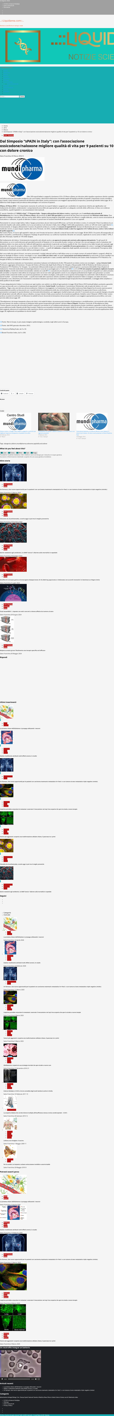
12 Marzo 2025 (16, 493)
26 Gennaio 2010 (20, 1116)
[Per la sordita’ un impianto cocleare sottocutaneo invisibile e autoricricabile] (10, 1157)
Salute (6, 75)
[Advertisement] (57, 110)
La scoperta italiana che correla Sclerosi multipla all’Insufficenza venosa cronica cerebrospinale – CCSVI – (36, 1113)
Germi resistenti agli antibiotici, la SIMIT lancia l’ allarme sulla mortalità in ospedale (28, 552)
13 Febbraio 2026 (20, 966)
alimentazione (8, 88)
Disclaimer (7, 7)
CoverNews (37, 1415)
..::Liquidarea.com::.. (12, 20)
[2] (14, 231)
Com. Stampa (8, 82)
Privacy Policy (8, 1405)
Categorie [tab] (7, 913)
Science (58, 1397)
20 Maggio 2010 (20, 1167)
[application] (20, 1365)
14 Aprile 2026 (19, 940)
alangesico (7, 443)
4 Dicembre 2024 (16, 522)
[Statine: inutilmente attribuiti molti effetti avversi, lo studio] (6, 743)
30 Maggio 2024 (16, 654)
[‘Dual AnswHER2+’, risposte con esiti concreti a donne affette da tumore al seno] (13, 601)
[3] (1, 329)
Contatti (6, 91)
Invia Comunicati (9, 5)
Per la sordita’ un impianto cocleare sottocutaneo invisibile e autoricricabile (27, 1164)
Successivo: (25, 457)
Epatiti (26, 1397)
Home (6, 71)
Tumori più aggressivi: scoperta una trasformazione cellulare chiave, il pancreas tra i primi (27, 836)
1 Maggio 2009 (20, 1144)
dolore (14, 443)
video (76, 1397)
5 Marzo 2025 (19, 1041)
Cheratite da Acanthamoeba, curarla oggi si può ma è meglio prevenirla (24, 519)
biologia (6, 80)
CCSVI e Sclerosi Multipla (12, 4)
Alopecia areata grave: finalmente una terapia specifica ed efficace (22, 650)
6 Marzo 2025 (19, 1015)
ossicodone (43, 443)
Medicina (7, 73)
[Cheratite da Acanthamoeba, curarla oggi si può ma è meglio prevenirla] (13, 508)
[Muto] (36, 1379)
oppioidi (36, 443)
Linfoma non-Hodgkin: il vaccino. (14, 1140)
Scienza (6, 86)
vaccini (6, 89)
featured (30, 1397)
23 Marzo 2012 (17, 156)
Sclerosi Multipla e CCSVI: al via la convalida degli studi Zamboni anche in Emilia (28, 1091)
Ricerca (6, 76)
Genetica (7, 78)
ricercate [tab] (7, 915)
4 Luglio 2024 (15, 583)
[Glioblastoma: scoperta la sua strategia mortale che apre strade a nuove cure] (10, 1056)
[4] (1, 333)
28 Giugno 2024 (16, 615)
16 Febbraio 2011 (20, 1094)
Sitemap (6, 1402)
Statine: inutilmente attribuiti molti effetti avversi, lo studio (18, 756)
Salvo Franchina (5, 156)
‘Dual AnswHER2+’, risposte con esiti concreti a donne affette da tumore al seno (26, 611)
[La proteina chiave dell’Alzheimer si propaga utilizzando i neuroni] (6, 718)
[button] (20, 1365)
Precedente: (31, 455)
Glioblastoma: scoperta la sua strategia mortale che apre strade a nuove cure (27, 1065)
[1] (112, 225)
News (5, 486)
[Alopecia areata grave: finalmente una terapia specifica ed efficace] (7, 642)
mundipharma (21, 443)
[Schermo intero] (39, 1379)
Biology (14, 1397)
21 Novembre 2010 (21, 1068)
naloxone (30, 443)
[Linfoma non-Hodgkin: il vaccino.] (10, 1130)
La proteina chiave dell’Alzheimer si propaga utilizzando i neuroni (20, 728)
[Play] (2, 1379)
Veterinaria (72, 1397)
